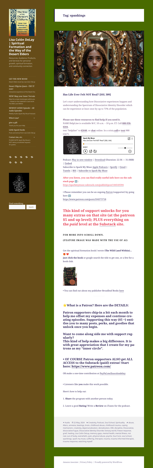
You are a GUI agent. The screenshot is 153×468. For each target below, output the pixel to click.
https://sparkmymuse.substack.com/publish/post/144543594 (93, 184)
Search (31, 207)
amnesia (72, 425)
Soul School (110, 422)
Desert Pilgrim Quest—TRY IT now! (22, 89)
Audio (67, 422)
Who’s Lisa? (14, 118)
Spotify (113, 167)
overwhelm (82, 436)
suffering (90, 438)
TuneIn (66, 170)
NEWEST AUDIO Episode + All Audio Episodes (22, 111)
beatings (80, 425)
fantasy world (110, 430)
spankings (67, 438)
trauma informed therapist (122, 438)
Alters (65, 425)
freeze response (124, 430)
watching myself (85, 441)
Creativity (92, 422)
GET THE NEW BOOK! (22, 80)
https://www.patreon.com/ (91, 366)
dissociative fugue (70, 430)
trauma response (70, 441)
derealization (104, 428)
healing (71, 433)
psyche (109, 436)
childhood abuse (98, 425)
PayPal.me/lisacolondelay (113, 373)
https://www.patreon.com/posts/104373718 (84, 199)
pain (90, 436)
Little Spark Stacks (22, 131)
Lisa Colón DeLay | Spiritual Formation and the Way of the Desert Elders (21, 46)
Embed (68, 163)
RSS (74, 170)
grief (65, 433)
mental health (108, 433)
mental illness (121, 433)
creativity (77, 428)
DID (112, 428)
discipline (118, 428)
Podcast (100, 422)
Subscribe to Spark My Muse (93, 170)
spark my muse (79, 438)
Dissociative (128, 428)
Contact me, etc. (19, 141)
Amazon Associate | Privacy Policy (77, 462)
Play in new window (82, 159)
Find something (16, 203)
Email (123, 167)
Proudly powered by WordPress (108, 462)
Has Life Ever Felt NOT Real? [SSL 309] (87, 94)
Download (100, 159)
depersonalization (90, 428)
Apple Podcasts (100, 167)
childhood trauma (113, 425)
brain (87, 425)
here (121, 290)
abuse (131, 422)
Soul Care (117, 436)
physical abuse (99, 436)
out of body (72, 436)
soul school (126, 436)
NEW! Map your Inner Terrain (22, 100)
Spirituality (120, 422)
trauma (107, 438)
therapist (99, 438)
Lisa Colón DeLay (82, 433)
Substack (107, 224)
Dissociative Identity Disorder (91, 430)
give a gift (17, 124)
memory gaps (96, 433)
